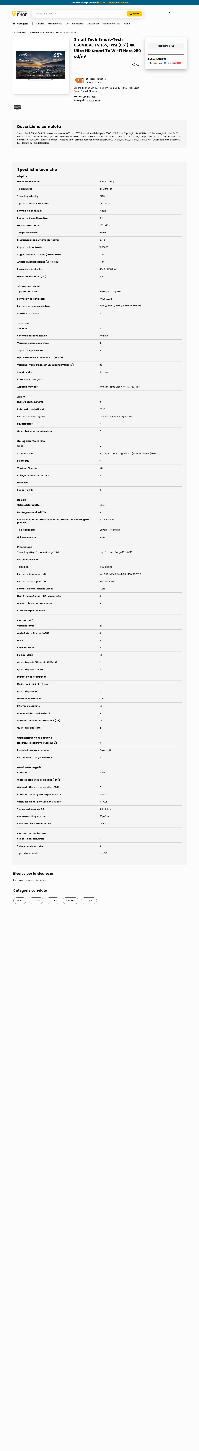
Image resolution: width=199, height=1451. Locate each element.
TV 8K (20, 900)
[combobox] (87, 14)
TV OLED (70, 900)
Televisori (58, 32)
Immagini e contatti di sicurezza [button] (30, 880)
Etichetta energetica (96, 79)
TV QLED (88, 900)
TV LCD (36, 900)
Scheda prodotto (94, 82)
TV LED (53, 900)
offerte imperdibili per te (114, 2)
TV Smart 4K (71, 32)
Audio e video (46, 32)
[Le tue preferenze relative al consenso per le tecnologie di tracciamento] (194, 1446)
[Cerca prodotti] (134, 13)
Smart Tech (89, 96)
